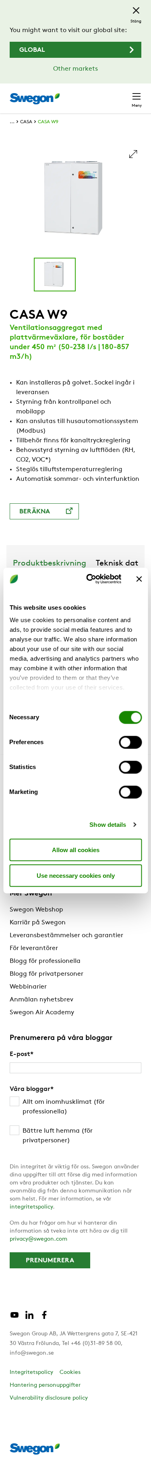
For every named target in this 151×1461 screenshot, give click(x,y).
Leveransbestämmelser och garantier (66, 935)
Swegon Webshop (36, 910)
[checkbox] (75, 1121)
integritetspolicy (31, 1207)
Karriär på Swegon (38, 923)
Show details (107, 824)
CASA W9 (48, 122)
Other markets (75, 69)
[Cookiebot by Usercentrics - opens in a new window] (90, 579)
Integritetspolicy (31, 1372)
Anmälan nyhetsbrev (41, 1000)
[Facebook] (44, 1318)
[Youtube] (14, 1318)
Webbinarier (28, 987)
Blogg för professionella (45, 961)
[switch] (130, 742)
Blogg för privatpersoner (46, 974)
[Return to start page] (35, 98)
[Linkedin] (29, 1318)
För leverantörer (34, 948)
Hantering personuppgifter (45, 1385)
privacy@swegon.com (38, 1239)
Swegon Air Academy (42, 1012)
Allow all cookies (75, 849)
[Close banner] (139, 579)
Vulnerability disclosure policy (49, 1398)
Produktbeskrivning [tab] (49, 564)
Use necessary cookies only (76, 875)
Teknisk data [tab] (119, 564)
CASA (26, 122)
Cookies (70, 1372)
